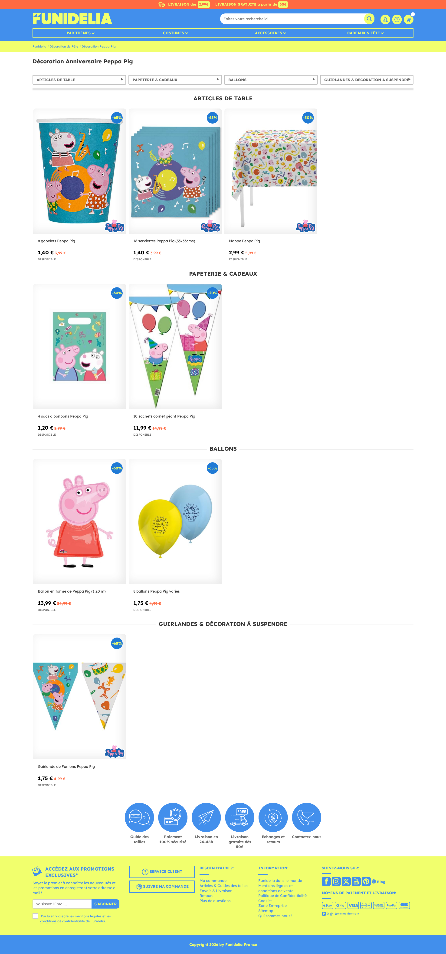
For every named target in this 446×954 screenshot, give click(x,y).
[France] (326, 882)
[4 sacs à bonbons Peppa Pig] (79, 346)
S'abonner (105, 904)
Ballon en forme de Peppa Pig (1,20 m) (72, 591)
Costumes (173, 33)
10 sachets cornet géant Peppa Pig (164, 416)
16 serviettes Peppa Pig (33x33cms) (164, 241)
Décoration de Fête (63, 46)
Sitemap (265, 910)
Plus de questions (215, 900)
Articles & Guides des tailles (224, 885)
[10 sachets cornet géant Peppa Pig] (175, 346)
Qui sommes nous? (275, 915)
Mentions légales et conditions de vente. (276, 888)
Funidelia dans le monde (280, 880)
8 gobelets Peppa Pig (56, 241)
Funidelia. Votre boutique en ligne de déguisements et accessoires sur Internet (72, 18)
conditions (48, 921)
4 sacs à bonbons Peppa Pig (63, 416)
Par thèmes (79, 33)
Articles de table (56, 79)
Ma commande (213, 880)
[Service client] (397, 19)
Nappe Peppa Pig (244, 241)
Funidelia (39, 46)
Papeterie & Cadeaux (155, 79)
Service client (165, 871)
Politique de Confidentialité (282, 895)
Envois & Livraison (216, 890)
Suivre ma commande (165, 886)
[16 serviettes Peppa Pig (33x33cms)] (175, 171)
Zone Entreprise (272, 905)
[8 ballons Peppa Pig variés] (175, 521)
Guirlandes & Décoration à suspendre (366, 79)
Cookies (265, 900)
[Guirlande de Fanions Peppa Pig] (79, 696)
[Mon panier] (408, 19)
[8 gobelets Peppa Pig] (79, 171)
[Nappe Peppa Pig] (270, 171)
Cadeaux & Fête (363, 33)
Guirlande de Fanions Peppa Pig (66, 766)
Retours (206, 895)
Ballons (237, 79)
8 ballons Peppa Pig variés (156, 591)
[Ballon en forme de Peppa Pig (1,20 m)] (79, 521)
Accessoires (268, 33)
